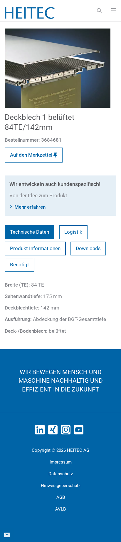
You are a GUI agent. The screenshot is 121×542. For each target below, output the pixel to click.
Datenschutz (60, 473)
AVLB (60, 509)
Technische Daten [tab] (29, 232)
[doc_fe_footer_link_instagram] (67, 431)
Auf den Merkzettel (31, 155)
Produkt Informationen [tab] (35, 248)
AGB (60, 497)
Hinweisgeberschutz (60, 485)
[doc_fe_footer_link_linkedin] (41, 431)
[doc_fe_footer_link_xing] (54, 431)
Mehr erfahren (30, 207)
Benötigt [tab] (19, 264)
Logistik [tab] (73, 232)
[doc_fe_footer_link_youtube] (80, 431)
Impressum (61, 462)
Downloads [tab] (88, 248)
